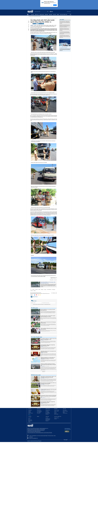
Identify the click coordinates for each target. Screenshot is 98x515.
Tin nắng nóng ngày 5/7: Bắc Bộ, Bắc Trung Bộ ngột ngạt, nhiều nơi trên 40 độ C (48, 316)
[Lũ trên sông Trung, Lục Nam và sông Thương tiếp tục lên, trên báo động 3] (65, 42)
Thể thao (47, 416)
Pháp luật (37, 14)
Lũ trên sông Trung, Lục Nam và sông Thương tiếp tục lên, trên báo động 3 (65, 49)
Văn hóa (54, 14)
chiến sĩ (33, 289)
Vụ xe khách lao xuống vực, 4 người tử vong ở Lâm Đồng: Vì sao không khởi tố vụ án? (48, 339)
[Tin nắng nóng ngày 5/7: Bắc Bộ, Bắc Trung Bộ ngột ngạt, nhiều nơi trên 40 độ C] (35, 318)
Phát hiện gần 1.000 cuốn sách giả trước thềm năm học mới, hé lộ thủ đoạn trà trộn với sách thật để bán (48, 396)
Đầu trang (65, 439)
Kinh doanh (42, 14)
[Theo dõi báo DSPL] (38, 23)
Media (58, 14)
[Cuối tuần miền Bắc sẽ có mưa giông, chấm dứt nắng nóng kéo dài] (35, 284)
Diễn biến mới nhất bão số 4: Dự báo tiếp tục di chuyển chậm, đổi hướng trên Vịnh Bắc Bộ (48, 358)
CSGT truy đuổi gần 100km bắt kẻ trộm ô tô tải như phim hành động (48, 329)
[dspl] (28, 14)
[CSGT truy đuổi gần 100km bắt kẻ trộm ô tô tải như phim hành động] (35, 330)
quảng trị (42, 289)
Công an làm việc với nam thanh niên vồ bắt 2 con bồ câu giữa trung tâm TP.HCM (48, 383)
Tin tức (32, 14)
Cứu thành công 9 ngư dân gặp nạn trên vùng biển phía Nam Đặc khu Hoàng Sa (65, 33)
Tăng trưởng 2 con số (60, 16)
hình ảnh (36, 289)
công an (45, 289)
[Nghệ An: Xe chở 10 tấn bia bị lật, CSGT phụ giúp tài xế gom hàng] (35, 324)
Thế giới (50, 14)
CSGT (39, 289)
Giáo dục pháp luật (63, 14)
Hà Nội (34, 290)
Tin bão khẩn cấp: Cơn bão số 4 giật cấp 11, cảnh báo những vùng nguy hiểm (65, 36)
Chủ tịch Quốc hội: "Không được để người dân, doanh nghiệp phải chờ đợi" (48, 345)
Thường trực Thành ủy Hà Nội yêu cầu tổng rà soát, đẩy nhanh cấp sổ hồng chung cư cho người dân (48, 364)
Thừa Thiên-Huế (49, 289)
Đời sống (46, 14)
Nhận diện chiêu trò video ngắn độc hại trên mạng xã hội (51, 16)
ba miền (32, 290)
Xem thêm (43, 371)
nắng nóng (53, 289)
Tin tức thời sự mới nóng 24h (64, 47)
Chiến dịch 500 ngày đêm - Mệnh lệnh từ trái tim (68, 16)
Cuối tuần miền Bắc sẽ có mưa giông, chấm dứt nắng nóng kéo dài (48, 283)
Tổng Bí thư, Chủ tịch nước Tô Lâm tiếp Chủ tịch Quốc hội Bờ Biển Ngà (48, 351)
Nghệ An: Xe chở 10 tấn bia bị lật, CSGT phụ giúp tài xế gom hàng (48, 322)
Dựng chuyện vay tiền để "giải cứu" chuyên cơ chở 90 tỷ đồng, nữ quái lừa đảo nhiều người (48, 377)
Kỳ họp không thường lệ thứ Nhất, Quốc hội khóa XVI (38, 16)
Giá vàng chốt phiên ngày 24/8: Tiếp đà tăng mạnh (48, 389)
